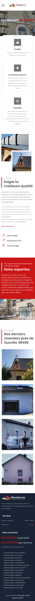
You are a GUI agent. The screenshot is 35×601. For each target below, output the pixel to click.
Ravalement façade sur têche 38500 (13, 558)
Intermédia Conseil (23, 595)
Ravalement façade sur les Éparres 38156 (14, 585)
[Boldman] (17, 5)
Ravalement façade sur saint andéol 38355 (14, 553)
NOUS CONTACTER (7, 226)
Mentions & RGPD (17, 598)
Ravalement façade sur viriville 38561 (13, 560)
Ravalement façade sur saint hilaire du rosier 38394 (16, 565)
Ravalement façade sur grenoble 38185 (13, 572)
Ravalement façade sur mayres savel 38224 (14, 567)
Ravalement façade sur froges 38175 (12, 575)
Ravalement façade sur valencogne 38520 (14, 562)
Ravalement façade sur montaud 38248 (13, 580)
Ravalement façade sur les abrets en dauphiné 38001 (17, 577)
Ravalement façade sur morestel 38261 (13, 555)
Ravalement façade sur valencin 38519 (13, 587)
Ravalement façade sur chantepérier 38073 (14, 582)
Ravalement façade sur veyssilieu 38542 (14, 570)
